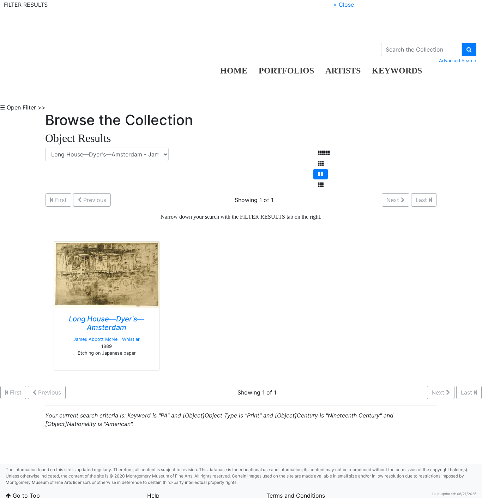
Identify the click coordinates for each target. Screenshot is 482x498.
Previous (94, 199)
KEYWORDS (397, 70)
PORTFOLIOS (286, 70)
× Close (343, 4)
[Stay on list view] (320, 184)
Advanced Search (457, 60)
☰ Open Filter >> (23, 107)
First (60, 199)
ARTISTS (343, 70)
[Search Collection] (469, 49)
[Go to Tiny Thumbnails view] (323, 153)
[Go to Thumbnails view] (320, 163)
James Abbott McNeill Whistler (106, 339)
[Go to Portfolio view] (320, 174)
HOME (233, 70)
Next (393, 199)
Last (422, 199)
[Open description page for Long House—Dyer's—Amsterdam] (107, 274)
